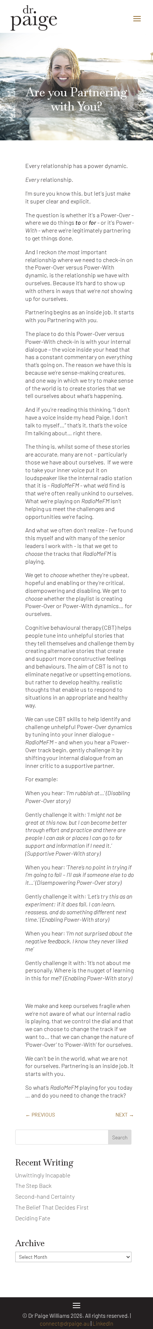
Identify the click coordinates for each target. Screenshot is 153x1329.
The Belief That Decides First (52, 1207)
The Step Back (33, 1185)
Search (120, 1137)
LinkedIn (102, 1323)
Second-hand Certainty (45, 1196)
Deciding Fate (32, 1217)
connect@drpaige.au (64, 1323)
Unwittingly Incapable (42, 1175)
